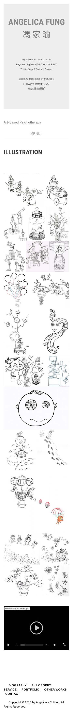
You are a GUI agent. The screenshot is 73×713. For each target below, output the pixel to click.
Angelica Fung (36, 22)
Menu (35, 133)
